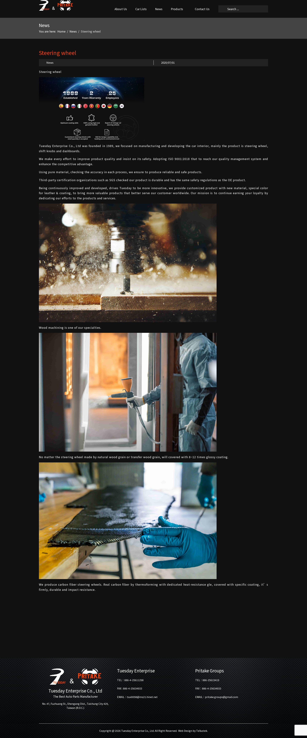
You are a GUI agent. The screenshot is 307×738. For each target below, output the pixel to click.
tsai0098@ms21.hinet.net (142, 697)
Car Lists (141, 9)
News (158, 9)
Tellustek (201, 730)
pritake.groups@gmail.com (221, 697)
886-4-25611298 (134, 680)
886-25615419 (211, 680)
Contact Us (202, 9)
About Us (121, 9)
